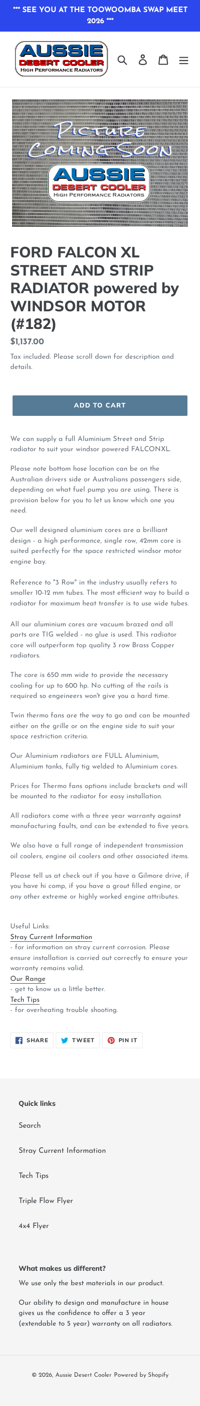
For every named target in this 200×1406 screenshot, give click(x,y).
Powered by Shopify (141, 1375)
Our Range (28, 979)
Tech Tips (25, 1000)
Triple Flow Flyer (46, 1201)
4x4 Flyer (34, 1226)
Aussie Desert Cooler (83, 1375)
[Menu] (183, 59)
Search (30, 1126)
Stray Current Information (51, 937)
